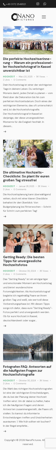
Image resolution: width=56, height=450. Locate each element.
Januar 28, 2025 (26, 186)
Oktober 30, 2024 (27, 271)
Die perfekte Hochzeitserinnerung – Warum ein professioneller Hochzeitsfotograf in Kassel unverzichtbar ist (28, 65)
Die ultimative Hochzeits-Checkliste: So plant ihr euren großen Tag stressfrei (26, 176)
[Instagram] (38, 4)
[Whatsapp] (45, 4)
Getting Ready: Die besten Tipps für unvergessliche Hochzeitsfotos (23, 261)
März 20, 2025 (26, 76)
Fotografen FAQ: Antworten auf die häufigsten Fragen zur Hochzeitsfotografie (27, 371)
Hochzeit (9, 76)
